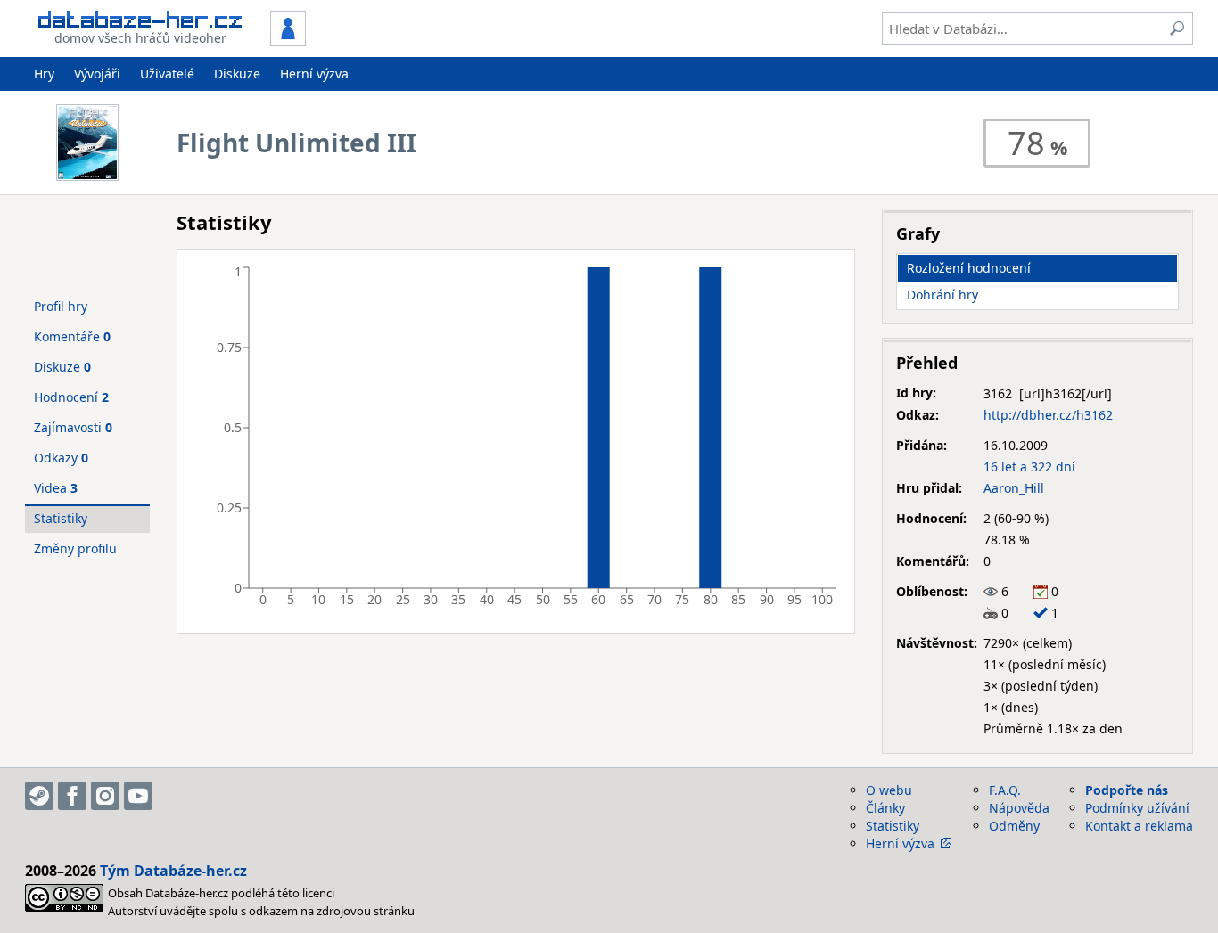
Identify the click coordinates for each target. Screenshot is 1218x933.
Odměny (1014, 825)
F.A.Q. (1005, 790)
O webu (889, 790)
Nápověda (1019, 807)
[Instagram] (105, 796)
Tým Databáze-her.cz (173, 870)
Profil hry (60, 306)
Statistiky (60, 518)
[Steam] (39, 796)
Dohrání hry (942, 294)
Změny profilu (75, 548)
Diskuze (237, 73)
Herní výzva (314, 73)
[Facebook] (72, 796)
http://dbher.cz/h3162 (1048, 414)
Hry (44, 73)
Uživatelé (167, 73)
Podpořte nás (1126, 790)
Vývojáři (97, 73)
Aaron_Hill (1013, 487)
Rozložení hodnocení (969, 267)
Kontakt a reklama (1139, 825)
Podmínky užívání (1137, 807)
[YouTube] (138, 796)
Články (885, 807)
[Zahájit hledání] (1177, 28)
